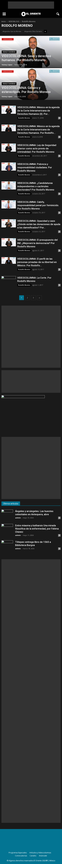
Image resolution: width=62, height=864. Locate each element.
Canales (33, 855)
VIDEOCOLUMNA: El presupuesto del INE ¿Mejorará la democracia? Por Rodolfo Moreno (37, 243)
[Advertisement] (31, 5)
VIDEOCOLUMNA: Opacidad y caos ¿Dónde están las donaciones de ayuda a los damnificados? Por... (38, 224)
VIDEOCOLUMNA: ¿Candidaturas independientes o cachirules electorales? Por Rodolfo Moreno (35, 186)
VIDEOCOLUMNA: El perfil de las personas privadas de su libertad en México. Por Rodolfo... (37, 262)
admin (18, 518)
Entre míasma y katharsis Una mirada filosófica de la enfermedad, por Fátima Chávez (37, 528)
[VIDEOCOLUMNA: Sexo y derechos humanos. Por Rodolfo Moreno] (31, 53)
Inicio (3, 21)
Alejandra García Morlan (12, 31)
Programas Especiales (18, 852)
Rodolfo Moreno (9, 52)
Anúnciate (43, 855)
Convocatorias (21, 855)
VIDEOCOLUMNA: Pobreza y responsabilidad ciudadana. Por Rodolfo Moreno (34, 167)
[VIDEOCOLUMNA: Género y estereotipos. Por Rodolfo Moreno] (31, 85)
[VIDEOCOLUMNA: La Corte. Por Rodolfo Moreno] (8, 280)
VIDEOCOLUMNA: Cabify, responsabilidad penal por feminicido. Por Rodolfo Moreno (38, 205)
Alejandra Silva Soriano (33, 31)
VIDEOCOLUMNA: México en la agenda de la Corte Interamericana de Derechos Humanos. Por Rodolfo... (38, 129)
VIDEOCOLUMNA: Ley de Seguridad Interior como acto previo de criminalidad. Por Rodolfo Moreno (36, 148)
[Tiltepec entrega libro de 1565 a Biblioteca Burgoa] (7, 546)
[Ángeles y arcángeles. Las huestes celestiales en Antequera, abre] (7, 515)
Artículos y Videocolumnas (40, 852)
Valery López (7, 65)
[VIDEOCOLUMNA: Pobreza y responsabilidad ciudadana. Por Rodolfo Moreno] (8, 166)
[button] (58, 14)
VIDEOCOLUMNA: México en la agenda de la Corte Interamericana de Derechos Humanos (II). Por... (38, 110)
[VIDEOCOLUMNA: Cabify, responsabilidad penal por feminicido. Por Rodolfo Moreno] (8, 204)
